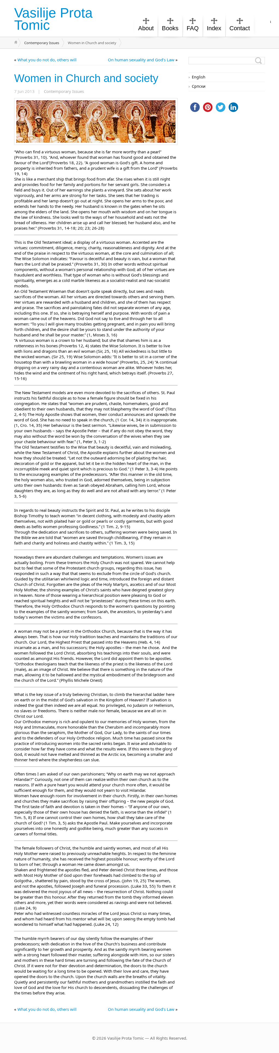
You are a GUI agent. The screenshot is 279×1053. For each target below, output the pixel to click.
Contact (239, 28)
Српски (198, 86)
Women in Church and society (86, 78)
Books (170, 28)
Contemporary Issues (41, 42)
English (198, 77)
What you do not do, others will (47, 59)
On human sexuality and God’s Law (141, 59)
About (146, 28)
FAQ (193, 28)
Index (214, 28)
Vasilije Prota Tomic (53, 19)
